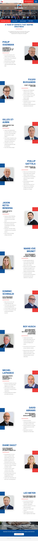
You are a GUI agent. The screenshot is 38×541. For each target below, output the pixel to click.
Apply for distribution (29, 1)
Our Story (14, 21)
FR (21, 1)
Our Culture (23, 21)
